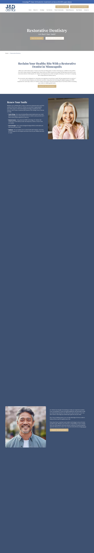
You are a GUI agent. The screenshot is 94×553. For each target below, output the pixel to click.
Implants (10, 129)
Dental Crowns (12, 120)
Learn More (67, 2)
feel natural (83, 426)
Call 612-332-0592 (62, 7)
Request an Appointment (79, 7)
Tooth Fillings (11, 114)
